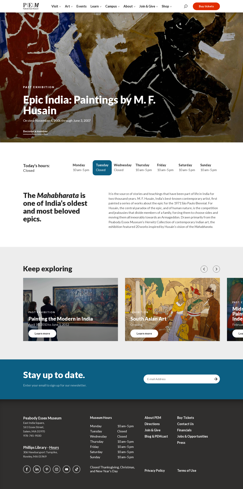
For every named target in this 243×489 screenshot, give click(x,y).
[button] (204, 269)
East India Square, (33, 422)
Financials (184, 430)
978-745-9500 (32, 435)
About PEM (153, 418)
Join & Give (152, 430)
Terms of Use (186, 470)
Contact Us (185, 424)
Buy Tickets (185, 418)
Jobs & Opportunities (192, 436)
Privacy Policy (155, 470)
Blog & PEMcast (156, 436)
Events (81, 6)
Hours (54, 447)
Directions (152, 424)
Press (181, 442)
